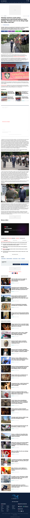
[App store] (20, 506)
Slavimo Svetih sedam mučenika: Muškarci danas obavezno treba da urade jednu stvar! (19, 342)
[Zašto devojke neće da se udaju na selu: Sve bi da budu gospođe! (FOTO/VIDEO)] (6, 281)
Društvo (22, 2)
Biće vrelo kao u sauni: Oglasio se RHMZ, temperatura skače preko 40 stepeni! (19, 469)
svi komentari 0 (16, 264)
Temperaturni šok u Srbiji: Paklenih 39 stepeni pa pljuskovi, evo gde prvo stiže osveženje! (19, 384)
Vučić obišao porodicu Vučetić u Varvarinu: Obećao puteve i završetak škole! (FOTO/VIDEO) (15, 249)
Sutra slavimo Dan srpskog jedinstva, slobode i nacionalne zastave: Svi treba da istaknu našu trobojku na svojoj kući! (11, 98)
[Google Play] (25, 506)
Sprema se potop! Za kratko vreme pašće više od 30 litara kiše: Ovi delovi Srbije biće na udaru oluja (19, 392)
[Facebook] (12, 273)
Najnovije (2, 2)
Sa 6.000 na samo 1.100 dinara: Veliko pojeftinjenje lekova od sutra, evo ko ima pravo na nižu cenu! (19, 477)
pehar (19, 258)
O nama (3, 513)
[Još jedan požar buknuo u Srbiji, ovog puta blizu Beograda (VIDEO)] (6, 419)
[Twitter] (15, 273)
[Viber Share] (11, 31)
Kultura (8, 509)
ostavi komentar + (24, 264)
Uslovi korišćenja (25, 513)
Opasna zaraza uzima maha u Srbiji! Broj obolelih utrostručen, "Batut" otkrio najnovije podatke (19, 333)
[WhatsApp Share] (18, 31)
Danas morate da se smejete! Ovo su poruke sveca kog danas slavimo (19, 375)
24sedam (17, 238)
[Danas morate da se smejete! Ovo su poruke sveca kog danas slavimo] (6, 377)
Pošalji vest (15, 513)
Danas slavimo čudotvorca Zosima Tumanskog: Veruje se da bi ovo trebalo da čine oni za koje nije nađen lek (19, 298)
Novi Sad (13, 509)
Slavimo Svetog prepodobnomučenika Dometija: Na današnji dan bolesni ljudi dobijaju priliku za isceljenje (20, 367)
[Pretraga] (27, 0)
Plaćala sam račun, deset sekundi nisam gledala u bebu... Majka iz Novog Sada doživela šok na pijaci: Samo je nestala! (11, 92)
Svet (16, 2)
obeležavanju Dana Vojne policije (19, 56)
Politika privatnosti (20, 513)
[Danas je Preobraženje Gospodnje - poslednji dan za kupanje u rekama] (6, 306)
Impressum (8, 513)
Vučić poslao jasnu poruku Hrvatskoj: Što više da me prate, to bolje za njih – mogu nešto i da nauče (15, 252)
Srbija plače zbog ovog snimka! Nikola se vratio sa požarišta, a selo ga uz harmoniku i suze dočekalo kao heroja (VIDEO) (19, 444)
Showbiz (14, 2)
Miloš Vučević (3, 258)
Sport (12, 2)
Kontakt (6, 513)
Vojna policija (15, 258)
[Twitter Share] (25, 31)
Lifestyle (24, 2)
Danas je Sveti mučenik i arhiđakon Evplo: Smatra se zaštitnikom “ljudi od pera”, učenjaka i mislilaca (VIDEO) (19, 350)
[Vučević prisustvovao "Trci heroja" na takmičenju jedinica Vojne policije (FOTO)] (18, 93)
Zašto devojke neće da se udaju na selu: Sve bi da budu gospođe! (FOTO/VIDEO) (19, 280)
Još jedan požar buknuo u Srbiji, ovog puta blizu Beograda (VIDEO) (19, 418)
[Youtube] (17, 273)
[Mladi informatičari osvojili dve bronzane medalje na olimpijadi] (18, 99)
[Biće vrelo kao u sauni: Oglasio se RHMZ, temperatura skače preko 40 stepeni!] (6, 470)
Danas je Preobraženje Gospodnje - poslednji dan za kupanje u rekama (19, 305)
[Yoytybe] (21, 511)
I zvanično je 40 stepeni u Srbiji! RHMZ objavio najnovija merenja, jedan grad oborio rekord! (20, 460)
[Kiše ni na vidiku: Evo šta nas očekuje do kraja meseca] (6, 453)
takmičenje (23, 258)
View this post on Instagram (6, 121)
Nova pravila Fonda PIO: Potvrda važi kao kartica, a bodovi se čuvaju (19, 426)
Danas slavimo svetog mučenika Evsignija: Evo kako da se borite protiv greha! (19, 409)
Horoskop (13, 508)
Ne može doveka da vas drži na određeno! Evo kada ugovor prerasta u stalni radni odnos (19, 486)
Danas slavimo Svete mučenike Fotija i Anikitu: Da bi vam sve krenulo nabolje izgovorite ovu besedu (20, 325)
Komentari (24, 240)
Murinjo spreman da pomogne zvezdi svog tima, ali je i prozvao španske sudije (15, 242)
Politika (9, 2)
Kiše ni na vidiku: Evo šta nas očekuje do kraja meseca (19, 452)
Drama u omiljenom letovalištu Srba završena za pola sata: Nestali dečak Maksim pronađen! (19, 435)
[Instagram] (14, 273)
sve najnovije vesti (15, 254)
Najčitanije (15, 240)
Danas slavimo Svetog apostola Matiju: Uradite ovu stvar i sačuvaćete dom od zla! (20, 313)
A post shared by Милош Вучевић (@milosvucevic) (15, 134)
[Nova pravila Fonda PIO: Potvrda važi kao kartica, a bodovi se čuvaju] (6, 428)
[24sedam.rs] (4, 1)
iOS (7, 238)
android (10, 238)
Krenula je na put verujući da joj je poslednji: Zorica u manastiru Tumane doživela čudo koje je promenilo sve (19, 288)
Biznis (27, 2)
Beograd (13, 505)
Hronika (19, 2)
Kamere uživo (6, 2)
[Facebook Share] (4, 31)
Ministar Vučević (4, 85)
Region (13, 507)
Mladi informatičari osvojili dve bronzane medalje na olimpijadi (25, 98)
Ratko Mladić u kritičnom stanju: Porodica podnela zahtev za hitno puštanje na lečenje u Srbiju (15, 247)
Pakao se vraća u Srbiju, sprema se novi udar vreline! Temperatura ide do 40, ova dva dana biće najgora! (19, 359)
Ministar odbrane (9, 258)
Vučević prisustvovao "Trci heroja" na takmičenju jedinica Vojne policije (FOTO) (25, 92)
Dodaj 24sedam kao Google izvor (16, 33)
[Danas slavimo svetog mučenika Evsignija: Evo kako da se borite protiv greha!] (6, 411)
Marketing (12, 513)
